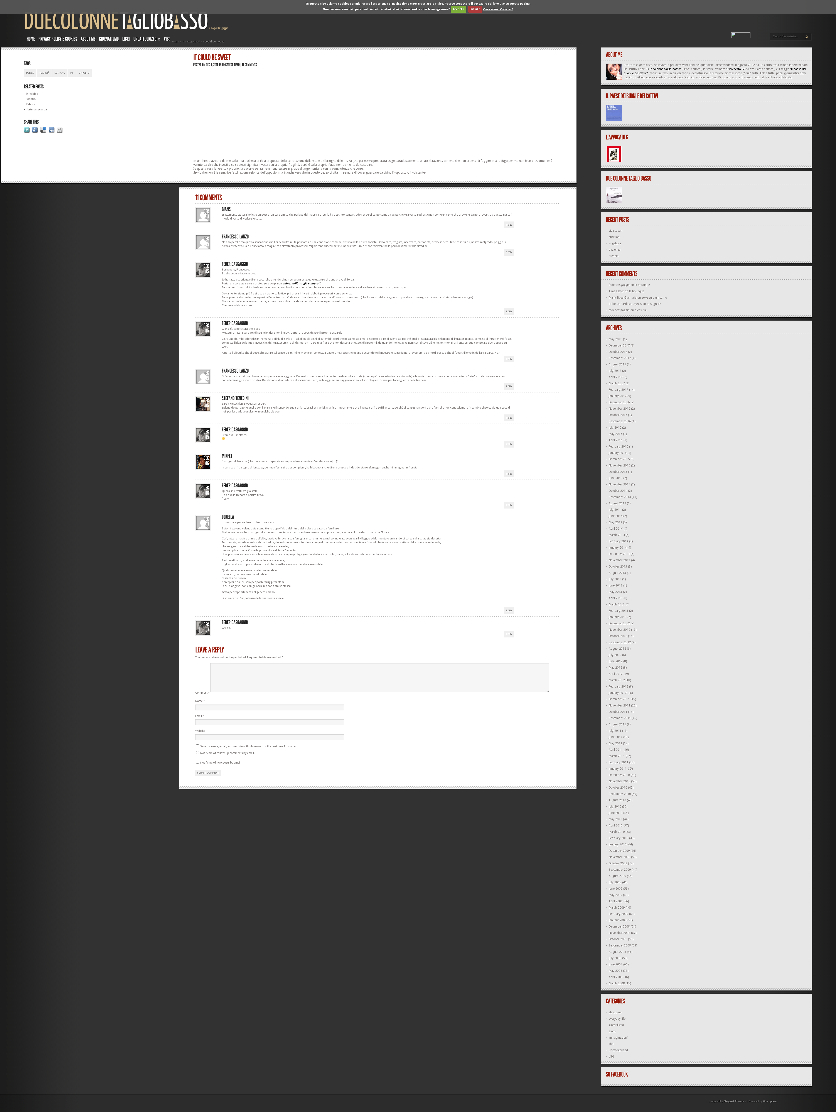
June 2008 (615, 964)
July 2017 (615, 370)
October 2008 (618, 939)
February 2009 (618, 914)
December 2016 (619, 402)
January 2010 (618, 844)
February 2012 (618, 686)
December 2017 (619, 345)
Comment (202, 692)
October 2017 (618, 351)
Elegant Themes (735, 1101)
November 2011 (619, 705)
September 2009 (620, 869)
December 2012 (619, 623)
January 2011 (618, 768)
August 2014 (617, 503)
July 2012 (615, 655)
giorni (612, 1031)
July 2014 (615, 509)
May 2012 (615, 667)
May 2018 (615, 339)
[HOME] (31, 40)
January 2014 (618, 547)
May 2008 (615, 970)
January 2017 (618, 396)
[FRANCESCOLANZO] (235, 237)
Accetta (458, 9)
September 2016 (620, 421)
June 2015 (615, 478)
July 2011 (615, 730)
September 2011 (620, 718)
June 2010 (615, 813)
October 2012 (618, 636)
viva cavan (615, 230)
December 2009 (619, 850)
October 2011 (618, 711)
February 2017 (618, 389)
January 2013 (618, 617)
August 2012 (617, 648)
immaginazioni (618, 1037)
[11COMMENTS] (249, 64)
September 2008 (620, 945)
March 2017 (617, 383)
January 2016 (618, 453)
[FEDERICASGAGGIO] (235, 264)
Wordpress (770, 1101)
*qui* (747, 73)
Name (200, 701)
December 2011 (619, 699)
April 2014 (616, 528)
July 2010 (615, 806)
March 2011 (617, 756)
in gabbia (32, 93)
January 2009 (618, 920)
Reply (509, 224)
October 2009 (618, 863)
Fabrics (30, 104)
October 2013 (618, 566)
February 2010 (618, 838)
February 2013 (618, 610)
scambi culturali (754, 77)
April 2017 (616, 377)
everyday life (617, 1018)
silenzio (31, 99)
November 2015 (619, 465)
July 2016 (615, 427)
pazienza (614, 249)
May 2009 (615, 895)
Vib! (611, 1056)
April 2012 (616, 674)
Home (175, 41)
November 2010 (619, 781)
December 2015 (619, 459)
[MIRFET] (227, 456)
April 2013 (616, 598)
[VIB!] (167, 40)
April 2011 (616, 749)
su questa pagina (518, 3)
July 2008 (615, 958)
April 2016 (616, 440)
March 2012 (617, 680)
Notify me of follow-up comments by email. (227, 753)
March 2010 (617, 831)
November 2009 (619, 857)
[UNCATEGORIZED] (231, 64)
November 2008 (619, 933)
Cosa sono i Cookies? (498, 9)
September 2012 (620, 642)
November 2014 (619, 484)
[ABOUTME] (88, 40)
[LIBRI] (126, 40)
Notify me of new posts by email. (220, 762)
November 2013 (619, 560)
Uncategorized (191, 41)
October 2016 (618, 415)
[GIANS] (226, 209)
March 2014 (617, 535)
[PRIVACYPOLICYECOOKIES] (58, 40)
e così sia (641, 310)
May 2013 (615, 591)
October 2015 (618, 471)
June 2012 (615, 661)
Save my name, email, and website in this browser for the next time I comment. (249, 746)
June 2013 (615, 585)
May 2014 (615, 522)
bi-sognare (654, 304)
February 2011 (618, 762)
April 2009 (616, 901)
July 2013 (615, 579)
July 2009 (615, 882)
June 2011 (615, 737)
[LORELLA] (228, 517)
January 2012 (618, 693)
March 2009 (617, 907)
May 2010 (615, 819)
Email (199, 716)
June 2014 (615, 516)
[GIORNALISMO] (109, 40)
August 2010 (617, 800)
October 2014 (618, 490)
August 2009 (617, 876)
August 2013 (617, 573)
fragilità (44, 72)
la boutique (642, 285)
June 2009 (615, 888)
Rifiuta (475, 9)
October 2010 (618, 787)
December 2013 (619, 554)
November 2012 (619, 629)
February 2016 (618, 446)
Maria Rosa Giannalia (623, 297)
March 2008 (617, 983)
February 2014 (618, 541)
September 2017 (620, 358)
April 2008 (616, 977)
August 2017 (617, 364)
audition (614, 237)
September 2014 (620, 497)
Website (200, 730)
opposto (84, 72)
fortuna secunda (36, 109)
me (72, 72)
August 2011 (617, 724)
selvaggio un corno (654, 297)
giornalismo (616, 1025)
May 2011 (615, 743)
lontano (59, 72)
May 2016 (615, 434)
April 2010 (616, 825)
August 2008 (617, 951)
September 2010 (620, 794)
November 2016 (619, 408)
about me (615, 1012)
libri (611, 1044)
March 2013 (617, 604)
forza (30, 72)
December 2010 (619, 775)
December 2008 (619, 926)
